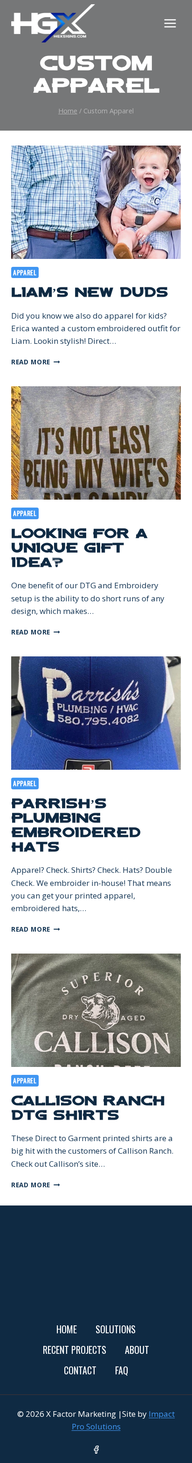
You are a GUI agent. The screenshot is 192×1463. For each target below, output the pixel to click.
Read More (35, 361)
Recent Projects (74, 1350)
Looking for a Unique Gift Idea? (79, 549)
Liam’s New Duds (89, 293)
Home (66, 1329)
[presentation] (96, 202)
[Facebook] (95, 1449)
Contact (80, 1370)
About (137, 1350)
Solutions (116, 1329)
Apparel (25, 272)
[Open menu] (170, 23)
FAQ (121, 1370)
